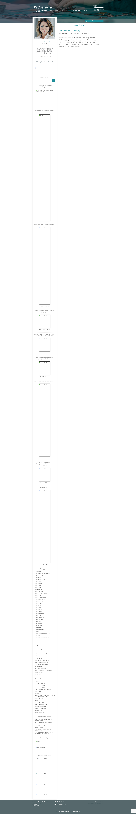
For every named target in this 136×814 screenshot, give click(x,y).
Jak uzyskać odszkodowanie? (94, 21)
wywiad (36, 700)
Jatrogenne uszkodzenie (40, 645)
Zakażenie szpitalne (39, 702)
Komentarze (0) (85, 33)
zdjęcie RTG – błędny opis (41, 708)
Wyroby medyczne (39, 698)
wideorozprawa (38, 693)
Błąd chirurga (38, 577)
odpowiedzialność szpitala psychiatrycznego (41, 657)
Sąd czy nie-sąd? (39, 672)
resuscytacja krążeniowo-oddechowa (43, 670)
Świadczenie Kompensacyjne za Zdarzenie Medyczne (45, 680)
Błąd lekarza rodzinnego (40, 597)
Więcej (44, 57)
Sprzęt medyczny (39, 678)
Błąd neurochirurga (39, 601)
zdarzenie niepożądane (40, 706)
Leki (36, 647)
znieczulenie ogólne (39, 712)
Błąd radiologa (38, 623)
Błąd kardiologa (38, 589)
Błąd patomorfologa (39, 617)
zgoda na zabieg (39, 710)
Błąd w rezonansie (39, 629)
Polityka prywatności (98, 801)
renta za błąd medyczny (40, 668)
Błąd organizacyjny (39, 613)
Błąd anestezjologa (39, 575)
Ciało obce (37, 635)
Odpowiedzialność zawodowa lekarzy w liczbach (43, 720)
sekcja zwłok (38, 674)
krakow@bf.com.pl (62, 804)
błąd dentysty (38, 581)
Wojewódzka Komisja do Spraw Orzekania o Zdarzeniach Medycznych (45, 696)
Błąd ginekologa (38, 585)
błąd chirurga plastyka (40, 579)
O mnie (62, 21)
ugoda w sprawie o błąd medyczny (43, 689)
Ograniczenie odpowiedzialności (95, 803)
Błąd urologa (38, 627)
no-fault (37, 651)
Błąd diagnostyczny (39, 583)
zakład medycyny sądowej (41, 704)
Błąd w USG (37, 631)
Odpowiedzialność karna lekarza (42, 655)
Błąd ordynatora (38, 611)
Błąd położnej (38, 621)
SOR (36, 676)
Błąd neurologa (38, 603)
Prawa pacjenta (38, 666)
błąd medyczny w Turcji (40, 599)
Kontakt (75, 21)
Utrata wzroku (38, 691)
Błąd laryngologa (39, 591)
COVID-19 (37, 639)
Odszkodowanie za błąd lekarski (42, 660)
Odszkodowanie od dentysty (69, 31)
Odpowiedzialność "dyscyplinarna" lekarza (45, 653)
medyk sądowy (38, 649)
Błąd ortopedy (38, 615)
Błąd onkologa (38, 607)
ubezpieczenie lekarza (40, 685)
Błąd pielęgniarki (39, 619)
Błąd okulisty (38, 605)
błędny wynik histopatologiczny (42, 633)
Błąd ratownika (38, 625)
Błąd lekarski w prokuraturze (41, 593)
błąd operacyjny (38, 609)
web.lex (78, 811)
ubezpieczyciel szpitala (40, 687)
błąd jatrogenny (38, 587)
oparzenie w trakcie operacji (41, 662)
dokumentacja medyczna (41, 641)
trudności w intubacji (40, 683)
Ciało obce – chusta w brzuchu (42, 637)
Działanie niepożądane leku (41, 643)
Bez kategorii (38, 571)
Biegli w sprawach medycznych (42, 573)
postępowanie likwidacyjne (41, 664)
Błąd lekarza (42, 7)
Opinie (68, 21)
